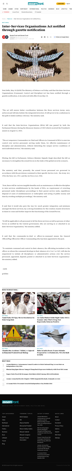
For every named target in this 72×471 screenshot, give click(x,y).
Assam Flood (15, 12)
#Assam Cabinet (24, 432)
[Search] (7, 3)
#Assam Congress (25, 435)
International (34, 9)
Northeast (24, 9)
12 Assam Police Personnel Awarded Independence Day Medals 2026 (43, 455)
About (56, 417)
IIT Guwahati (38, 12)
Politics (43, 9)
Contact (57, 420)
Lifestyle (64, 9)
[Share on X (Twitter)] (47, 37)
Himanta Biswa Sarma (27, 12)
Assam (10, 9)
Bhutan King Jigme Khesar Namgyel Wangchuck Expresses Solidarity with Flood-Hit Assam (44, 431)
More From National (10, 290)
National (9, 19)
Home (4, 9)
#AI (21, 420)
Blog (3, 444)
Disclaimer (58, 423)
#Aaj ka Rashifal (24, 423)
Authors (57, 429)
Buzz (57, 9)
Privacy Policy (59, 426)
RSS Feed (58, 435)
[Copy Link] (50, 37)
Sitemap (57, 438)
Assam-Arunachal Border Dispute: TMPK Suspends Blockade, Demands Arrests (44, 447)
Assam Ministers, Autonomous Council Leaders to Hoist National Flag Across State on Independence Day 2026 (44, 421)
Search (57, 432)
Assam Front (13, 35)
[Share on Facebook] (44, 37)
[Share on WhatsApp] (41, 37)
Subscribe (61, 3)
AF (4, 37)
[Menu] (3, 3)
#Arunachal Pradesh (25, 426)
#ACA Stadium (24, 417)
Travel (4, 441)
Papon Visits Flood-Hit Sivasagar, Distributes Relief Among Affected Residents (44, 440)
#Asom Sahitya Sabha (26, 429)
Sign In (68, 3)
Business (51, 9)
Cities (16, 9)
